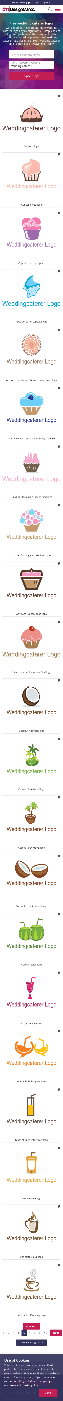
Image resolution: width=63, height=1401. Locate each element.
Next (56, 1332)
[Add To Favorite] (58, 95)
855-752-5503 (18, 2)
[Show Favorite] (29, 2)
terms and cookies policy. (24, 1385)
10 (45, 1332)
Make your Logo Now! (31, 1342)
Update (31, 76)
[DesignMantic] (18, 9)
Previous (31, 1326)
